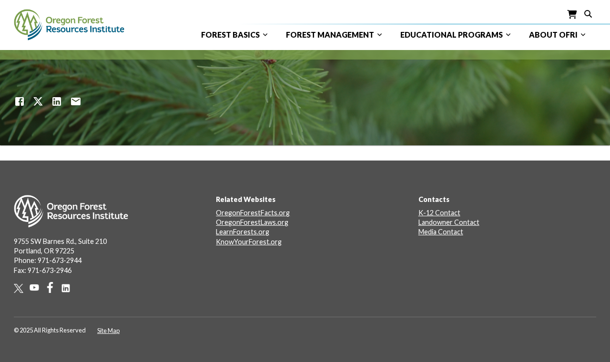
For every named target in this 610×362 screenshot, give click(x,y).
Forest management (330, 34)
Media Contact (440, 232)
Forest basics (230, 34)
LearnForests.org (242, 232)
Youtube (37, 287)
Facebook (53, 287)
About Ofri (553, 34)
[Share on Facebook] (19, 101)
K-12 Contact (439, 213)
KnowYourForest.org (249, 242)
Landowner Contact (448, 222)
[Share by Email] (75, 101)
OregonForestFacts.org (253, 213)
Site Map (108, 330)
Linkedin (69, 288)
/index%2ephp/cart (572, 14)
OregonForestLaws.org (252, 222)
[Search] (588, 13)
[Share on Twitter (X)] (38, 101)
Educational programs (451, 34)
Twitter (22, 288)
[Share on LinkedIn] (56, 101)
